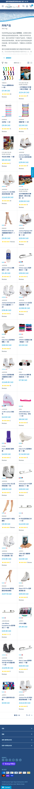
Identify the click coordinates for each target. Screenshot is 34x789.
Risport (21, 586)
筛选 (6, 63)
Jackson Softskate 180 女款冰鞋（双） (8, 554)
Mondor (4, 228)
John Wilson (5, 621)
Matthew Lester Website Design (16, 784)
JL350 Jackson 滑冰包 (8, 413)
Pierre (4, 446)
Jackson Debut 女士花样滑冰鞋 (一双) (8, 485)
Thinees (4, 83)
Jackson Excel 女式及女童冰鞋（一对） (25, 304)
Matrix (21, 658)
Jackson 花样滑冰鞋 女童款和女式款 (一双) (8, 377)
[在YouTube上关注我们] (13, 760)
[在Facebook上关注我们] (3, 760)
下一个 (28, 715)
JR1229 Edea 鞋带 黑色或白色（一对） (25, 376)
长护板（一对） (6, 122)
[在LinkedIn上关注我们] (20, 760)
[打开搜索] (23, 6)
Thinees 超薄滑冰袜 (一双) (8, 86)
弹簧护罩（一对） (24, 122)
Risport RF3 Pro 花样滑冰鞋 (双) (25, 589)
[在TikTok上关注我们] (17, 760)
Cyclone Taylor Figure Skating (23, 83)
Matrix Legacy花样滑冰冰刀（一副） (25, 661)
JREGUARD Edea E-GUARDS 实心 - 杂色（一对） (25, 414)
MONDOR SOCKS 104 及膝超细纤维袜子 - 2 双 (8, 233)
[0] (31, 6)
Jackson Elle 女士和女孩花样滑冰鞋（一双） (25, 698)
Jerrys (21, 337)
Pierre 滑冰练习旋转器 (8, 450)
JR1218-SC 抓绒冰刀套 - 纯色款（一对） (25, 341)
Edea (3, 337)
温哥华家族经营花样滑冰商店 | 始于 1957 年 (17, 1)
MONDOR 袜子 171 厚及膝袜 (8, 520)
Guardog (4, 119)
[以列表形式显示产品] (31, 63)
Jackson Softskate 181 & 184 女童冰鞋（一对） (8, 305)
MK (19, 516)
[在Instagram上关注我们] (10, 760)
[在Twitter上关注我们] (6, 760)
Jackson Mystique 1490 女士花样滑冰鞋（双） (25, 157)
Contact (7, 787)
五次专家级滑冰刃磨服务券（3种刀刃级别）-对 (25, 196)
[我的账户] (27, 6)
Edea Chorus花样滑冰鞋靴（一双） (8, 341)
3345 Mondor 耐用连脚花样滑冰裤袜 (8, 589)
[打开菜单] (3, 6)
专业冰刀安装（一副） (8, 156)
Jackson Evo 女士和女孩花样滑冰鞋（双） (8, 193)
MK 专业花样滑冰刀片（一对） (25, 520)
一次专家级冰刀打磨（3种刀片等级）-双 (25, 88)
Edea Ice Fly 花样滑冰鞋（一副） (25, 450)
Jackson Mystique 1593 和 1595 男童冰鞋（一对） (8, 663)
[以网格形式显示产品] (28, 63)
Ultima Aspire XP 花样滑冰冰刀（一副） (25, 485)
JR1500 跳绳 (22, 623)
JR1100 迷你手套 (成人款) (8, 698)
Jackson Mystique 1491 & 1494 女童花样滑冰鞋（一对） (25, 233)
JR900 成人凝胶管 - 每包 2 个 (25, 554)
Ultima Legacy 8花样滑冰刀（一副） (25, 269)
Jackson (21, 152)
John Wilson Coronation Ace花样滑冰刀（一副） (8, 625)
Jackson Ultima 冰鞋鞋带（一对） (8, 269)
